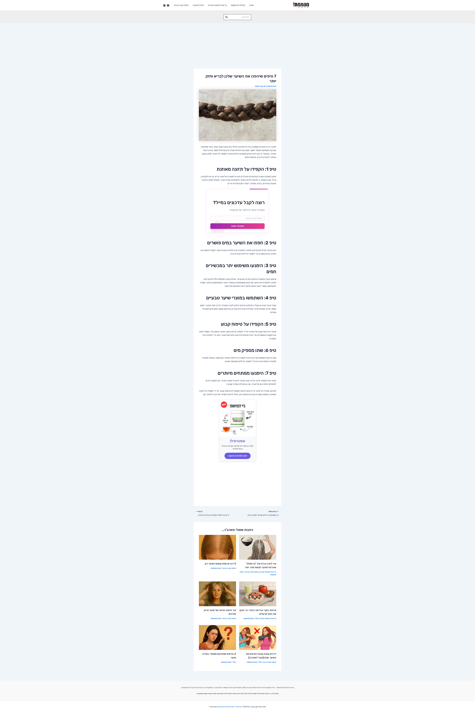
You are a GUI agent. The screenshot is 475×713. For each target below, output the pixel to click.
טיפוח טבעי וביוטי (181, 5)
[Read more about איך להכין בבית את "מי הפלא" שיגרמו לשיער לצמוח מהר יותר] (257, 547)
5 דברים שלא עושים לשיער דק (220, 563)
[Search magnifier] (226, 17)
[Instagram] (164, 5)
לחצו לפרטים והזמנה (237, 456)
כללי (257, 618)
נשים (251, 5)
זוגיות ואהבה (198, 5)
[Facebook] (168, 5)
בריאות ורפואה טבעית (217, 5)
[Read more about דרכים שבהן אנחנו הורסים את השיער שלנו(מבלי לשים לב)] (257, 637)
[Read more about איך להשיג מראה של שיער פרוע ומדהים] (217, 593)
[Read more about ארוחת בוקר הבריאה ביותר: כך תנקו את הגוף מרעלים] (257, 593)
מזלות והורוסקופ (238, 5)
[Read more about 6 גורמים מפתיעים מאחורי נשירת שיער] (217, 637)
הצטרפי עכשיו (237, 226)
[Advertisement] (237, 41)
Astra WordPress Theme (230, 706)
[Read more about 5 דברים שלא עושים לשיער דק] (217, 547)
